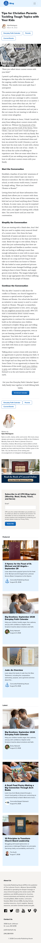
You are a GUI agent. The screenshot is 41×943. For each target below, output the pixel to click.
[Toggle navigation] (34, 3)
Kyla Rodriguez (12, 25)
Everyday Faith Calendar (12, 33)
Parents (28, 33)
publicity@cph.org (10, 930)
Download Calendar (20, 393)
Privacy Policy (25, 519)
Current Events (9, 38)
